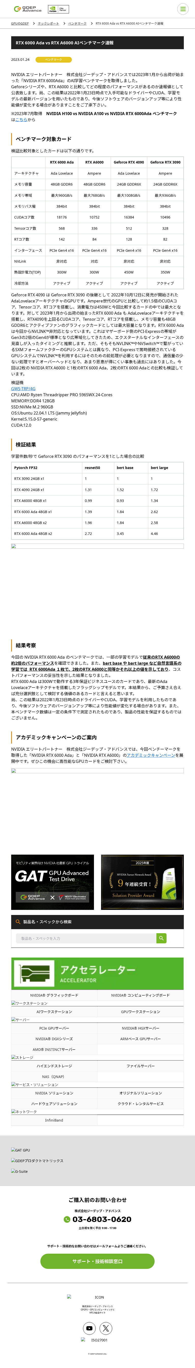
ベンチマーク (77, 23)
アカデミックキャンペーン (151, 755)
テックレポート (48, 23)
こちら (21, 119)
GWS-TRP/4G (23, 388)
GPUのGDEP (20, 23)
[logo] (27, 9)
